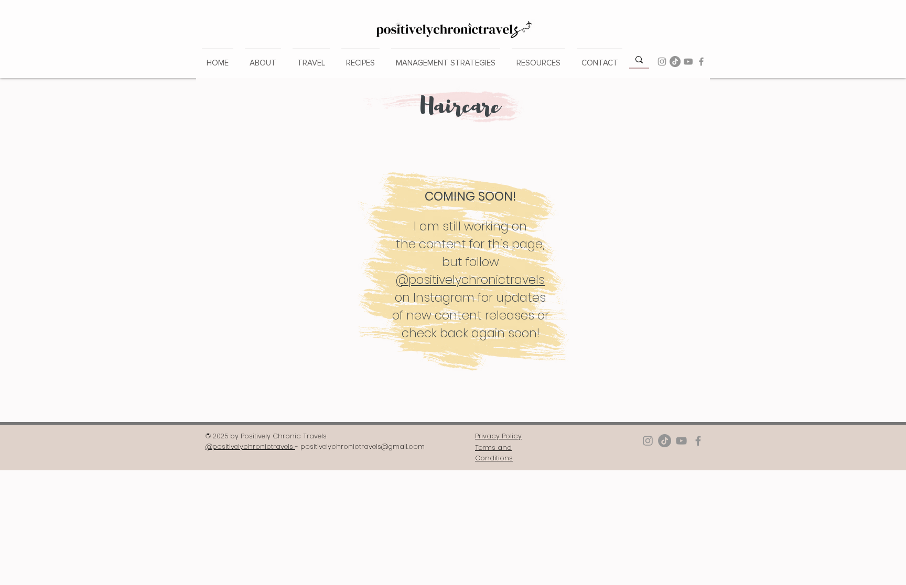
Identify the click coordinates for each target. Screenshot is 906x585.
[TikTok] (675, 61)
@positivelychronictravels (470, 279)
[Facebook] (701, 61)
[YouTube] (688, 61)
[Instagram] (661, 61)
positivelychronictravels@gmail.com (362, 446)
